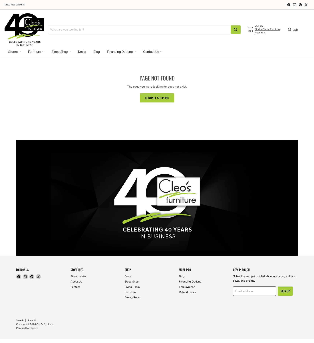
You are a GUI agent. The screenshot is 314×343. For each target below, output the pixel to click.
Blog (182, 276)
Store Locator (78, 276)
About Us (76, 281)
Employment (187, 287)
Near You (260, 32)
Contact (75, 287)
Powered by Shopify (27, 328)
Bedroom (130, 292)
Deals (128, 276)
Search (19, 320)
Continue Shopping (157, 98)
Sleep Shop (132, 281)
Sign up (285, 291)
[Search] (236, 29)
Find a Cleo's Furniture (267, 29)
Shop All (32, 320)
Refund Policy (187, 292)
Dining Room (132, 297)
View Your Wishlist (15, 4)
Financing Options (190, 281)
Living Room (132, 287)
